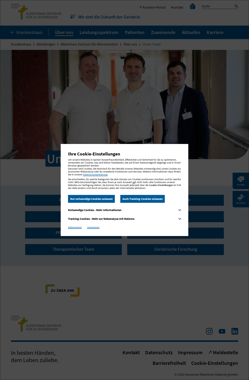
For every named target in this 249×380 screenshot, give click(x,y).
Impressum (93, 227)
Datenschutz (75, 227)
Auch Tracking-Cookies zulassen (142, 199)
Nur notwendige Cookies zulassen (91, 199)
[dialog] (124, 190)
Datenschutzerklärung (95, 174)
